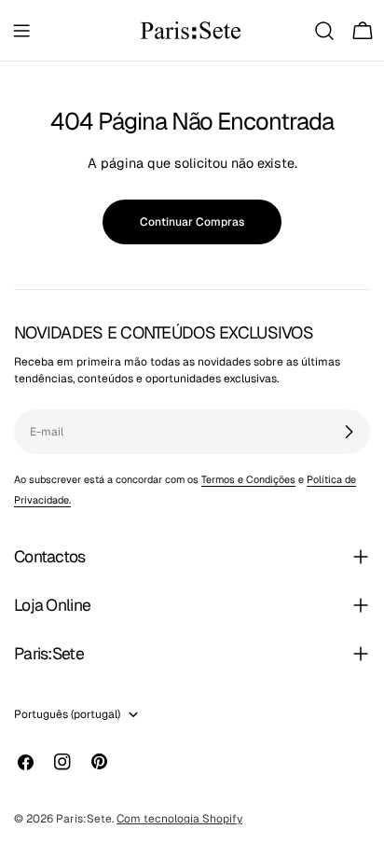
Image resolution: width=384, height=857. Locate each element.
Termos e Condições (248, 479)
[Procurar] (324, 30)
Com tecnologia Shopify (179, 818)
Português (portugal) (67, 714)
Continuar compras (192, 221)
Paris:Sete (84, 818)
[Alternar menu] (21, 30)
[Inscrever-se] (348, 431)
